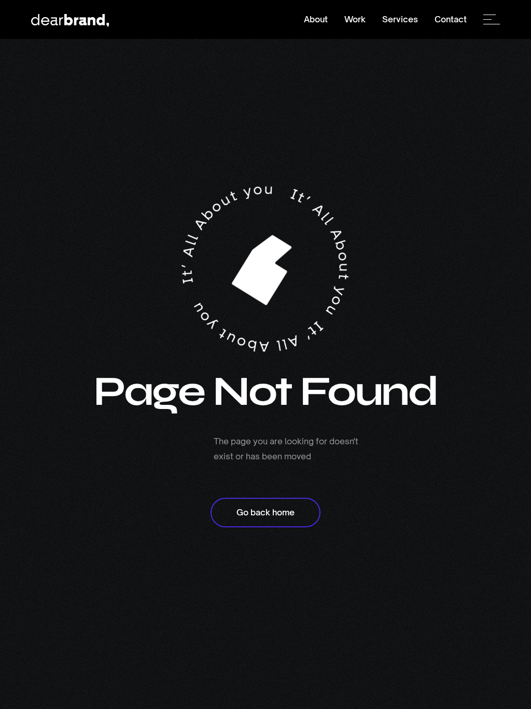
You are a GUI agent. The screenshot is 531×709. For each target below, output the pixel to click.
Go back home (265, 512)
